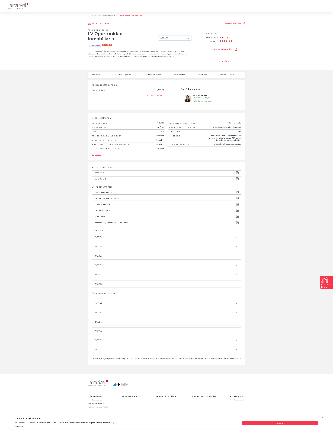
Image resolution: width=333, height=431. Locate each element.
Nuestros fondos (106, 16)
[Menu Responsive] (323, 6)
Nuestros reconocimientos (98, 407)
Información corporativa (204, 396)
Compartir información (234, 23)
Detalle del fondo (153, 75)
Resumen (96, 75)
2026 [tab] (98, 284)
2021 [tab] (97, 274)
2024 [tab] (98, 246)
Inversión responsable (96, 403)
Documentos (179, 75)
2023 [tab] (98, 255)
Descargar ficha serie (222, 49)
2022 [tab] (98, 265)
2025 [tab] (98, 237)
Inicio (94, 16)
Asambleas (202, 75)
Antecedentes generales (122, 75)
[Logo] (20, 6)
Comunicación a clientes (230, 75)
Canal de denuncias (237, 400)
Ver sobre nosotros (95, 400)
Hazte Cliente (224, 61)
